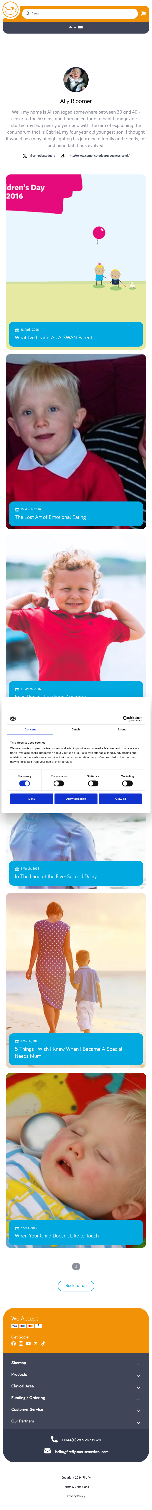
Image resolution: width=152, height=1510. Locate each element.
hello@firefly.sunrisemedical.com (81, 1451)
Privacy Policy (76, 1496)
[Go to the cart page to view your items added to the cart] (143, 14)
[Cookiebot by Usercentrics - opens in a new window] (125, 719)
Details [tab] (76, 729)
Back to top (76, 1286)
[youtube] (28, 1345)
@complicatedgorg (42, 155)
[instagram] (21, 1345)
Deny (31, 798)
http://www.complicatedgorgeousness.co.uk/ (99, 155)
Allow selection (76, 798)
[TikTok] (43, 1345)
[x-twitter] (36, 1345)
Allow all (120, 798)
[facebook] (13, 1345)
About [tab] (122, 729)
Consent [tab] (30, 729)
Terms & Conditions (76, 1487)
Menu (72, 27)
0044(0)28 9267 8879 (81, 1440)
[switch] (59, 783)
